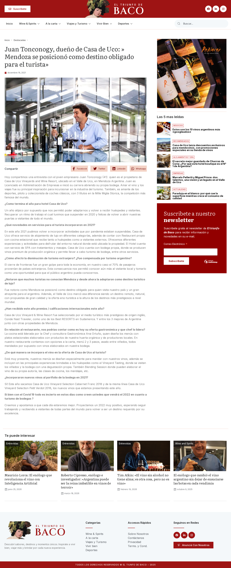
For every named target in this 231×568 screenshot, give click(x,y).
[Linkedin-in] (216, 9)
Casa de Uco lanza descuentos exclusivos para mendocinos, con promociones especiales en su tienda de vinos (198, 148)
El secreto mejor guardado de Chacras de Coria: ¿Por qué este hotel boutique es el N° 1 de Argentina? (199, 164)
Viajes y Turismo (77, 23)
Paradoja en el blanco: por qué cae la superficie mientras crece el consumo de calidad (197, 196)
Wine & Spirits (27, 23)
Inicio (9, 23)
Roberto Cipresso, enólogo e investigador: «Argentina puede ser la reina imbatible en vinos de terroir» (86, 481)
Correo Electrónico (175, 243)
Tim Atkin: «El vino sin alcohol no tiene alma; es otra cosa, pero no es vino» (143, 479)
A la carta (51, 23)
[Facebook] (208, 9)
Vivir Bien (103, 23)
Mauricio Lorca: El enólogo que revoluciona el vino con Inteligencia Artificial (28, 479)
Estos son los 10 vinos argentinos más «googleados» (196, 130)
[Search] (178, 23)
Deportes (123, 23)
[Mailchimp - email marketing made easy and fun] (211, 264)
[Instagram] (223, 9)
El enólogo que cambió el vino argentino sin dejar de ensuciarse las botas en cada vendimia (198, 479)
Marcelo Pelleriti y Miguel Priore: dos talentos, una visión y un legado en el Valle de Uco (198, 180)
